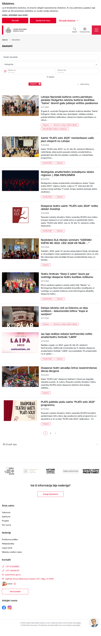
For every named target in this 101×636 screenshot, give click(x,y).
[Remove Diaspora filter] (40, 84)
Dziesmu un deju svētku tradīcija (65, 125)
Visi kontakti (15, 591)
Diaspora (46, 125)
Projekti (5, 521)
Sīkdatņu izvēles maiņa (12, 552)
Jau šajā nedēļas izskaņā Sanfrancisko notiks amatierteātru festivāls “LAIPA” (66, 335)
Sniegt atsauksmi (50, 494)
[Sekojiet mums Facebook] (4, 608)
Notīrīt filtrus (84, 84)
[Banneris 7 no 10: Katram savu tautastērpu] (51, 471)
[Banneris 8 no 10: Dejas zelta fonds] (71, 471)
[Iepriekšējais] (5, 471)
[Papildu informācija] (15, 584)
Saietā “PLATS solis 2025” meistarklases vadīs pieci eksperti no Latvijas (67, 139)
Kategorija (9, 64)
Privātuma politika (10, 539)
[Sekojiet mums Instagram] (10, 607)
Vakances (6, 512)
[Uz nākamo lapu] (55, 433)
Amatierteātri (47, 163)
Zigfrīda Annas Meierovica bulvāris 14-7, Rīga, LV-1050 (29, 579)
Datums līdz (61, 70)
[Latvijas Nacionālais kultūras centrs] (17, 30)
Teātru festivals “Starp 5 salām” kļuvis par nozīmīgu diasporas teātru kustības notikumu (67, 275)
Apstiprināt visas (43, 20)
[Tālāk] (96, 471)
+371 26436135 (12, 570)
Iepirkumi (6, 516)
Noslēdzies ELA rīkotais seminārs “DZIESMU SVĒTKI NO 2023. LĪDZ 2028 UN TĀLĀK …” (66, 241)
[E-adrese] (7, 584)
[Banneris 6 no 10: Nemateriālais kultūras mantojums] (30, 471)
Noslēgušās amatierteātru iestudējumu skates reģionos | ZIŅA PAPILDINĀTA (67, 173)
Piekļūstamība (8, 543)
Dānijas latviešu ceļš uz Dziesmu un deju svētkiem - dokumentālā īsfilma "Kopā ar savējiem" (64, 311)
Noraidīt (15, 20)
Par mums (6, 525)
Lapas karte (7, 548)
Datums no (12, 70)
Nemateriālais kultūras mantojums (55, 129)
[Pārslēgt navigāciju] (96, 30)
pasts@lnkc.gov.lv (13, 574)
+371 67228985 (12, 566)
